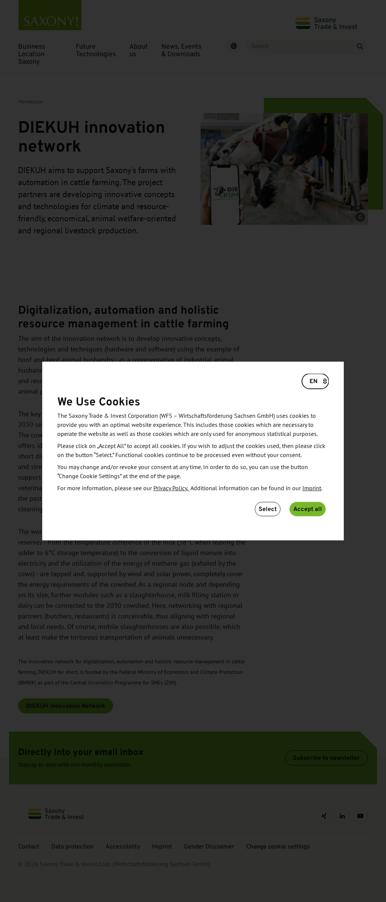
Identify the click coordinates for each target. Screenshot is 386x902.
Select (268, 509)
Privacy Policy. (171, 488)
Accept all (307, 509)
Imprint (311, 488)
